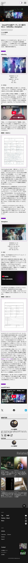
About (8, 518)
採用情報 (2, 554)
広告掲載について (4, 550)
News (2, 520)
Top (2, 515)
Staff (7, 515)
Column (9, 534)
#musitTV (3, 29)
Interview (3, 534)
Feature (3, 518)
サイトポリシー (4, 552)
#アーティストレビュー (8, 29)
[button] (25, 2)
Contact (3, 547)
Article (3, 531)
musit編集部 (5, 32)
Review (3, 536)
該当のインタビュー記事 (7, 359)
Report (2, 539)
